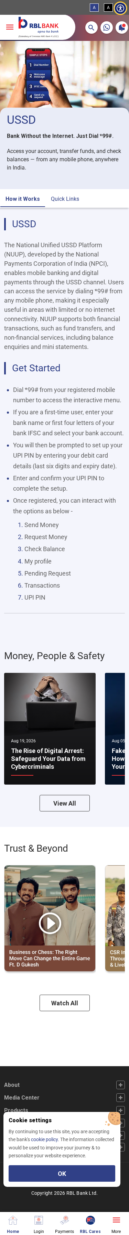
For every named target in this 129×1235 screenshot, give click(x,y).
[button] (91, 27)
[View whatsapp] (106, 27)
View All (64, 803)
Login (39, 1231)
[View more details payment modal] (64, 1219)
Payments (64, 1231)
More (116, 1231)
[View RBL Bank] (38, 27)
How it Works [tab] (23, 199)
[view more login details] (39, 1219)
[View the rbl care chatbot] (90, 1219)
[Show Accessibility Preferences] (120, 8)
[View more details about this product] (116, 1219)
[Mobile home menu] (13, 1219)
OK (62, 1173)
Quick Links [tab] (65, 199)
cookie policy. (45, 1139)
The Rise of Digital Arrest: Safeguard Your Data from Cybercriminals (48, 758)
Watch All (64, 1003)
